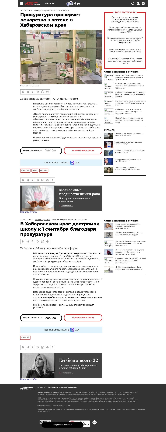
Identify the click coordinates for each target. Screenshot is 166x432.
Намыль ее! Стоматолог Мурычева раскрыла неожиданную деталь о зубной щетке (129, 77)
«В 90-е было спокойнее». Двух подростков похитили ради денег (129, 268)
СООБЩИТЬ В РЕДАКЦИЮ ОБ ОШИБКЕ (62, 387)
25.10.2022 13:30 (26, 11)
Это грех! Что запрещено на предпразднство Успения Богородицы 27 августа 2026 (125, 19)
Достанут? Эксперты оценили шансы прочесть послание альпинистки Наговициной (130, 243)
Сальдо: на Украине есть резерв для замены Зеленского (129, 134)
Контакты (41, 387)
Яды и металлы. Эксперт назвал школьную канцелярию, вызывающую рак (128, 226)
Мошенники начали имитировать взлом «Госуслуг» (128, 143)
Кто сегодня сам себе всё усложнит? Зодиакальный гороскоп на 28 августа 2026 (125, 40)
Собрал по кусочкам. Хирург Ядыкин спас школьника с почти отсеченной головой (130, 94)
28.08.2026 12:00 (26, 220)
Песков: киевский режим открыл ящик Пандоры (128, 160)
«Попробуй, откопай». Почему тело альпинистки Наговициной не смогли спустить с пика (129, 252)
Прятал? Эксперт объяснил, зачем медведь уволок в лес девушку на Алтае (129, 120)
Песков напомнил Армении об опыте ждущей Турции (130, 151)
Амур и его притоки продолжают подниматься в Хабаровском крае (125, 50)
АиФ (37, 86)
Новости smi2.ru (28, 212)
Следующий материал (62, 425)
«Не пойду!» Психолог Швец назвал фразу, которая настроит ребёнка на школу (125, 61)
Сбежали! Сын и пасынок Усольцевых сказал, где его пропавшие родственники (130, 260)
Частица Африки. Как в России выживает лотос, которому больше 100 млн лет (129, 86)
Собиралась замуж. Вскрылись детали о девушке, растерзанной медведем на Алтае (128, 111)
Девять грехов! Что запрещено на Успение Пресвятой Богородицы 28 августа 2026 (125, 30)
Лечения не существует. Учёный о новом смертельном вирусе (129, 234)
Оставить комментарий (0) (83, 150)
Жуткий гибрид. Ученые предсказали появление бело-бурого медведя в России (130, 103)
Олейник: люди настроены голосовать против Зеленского (127, 169)
